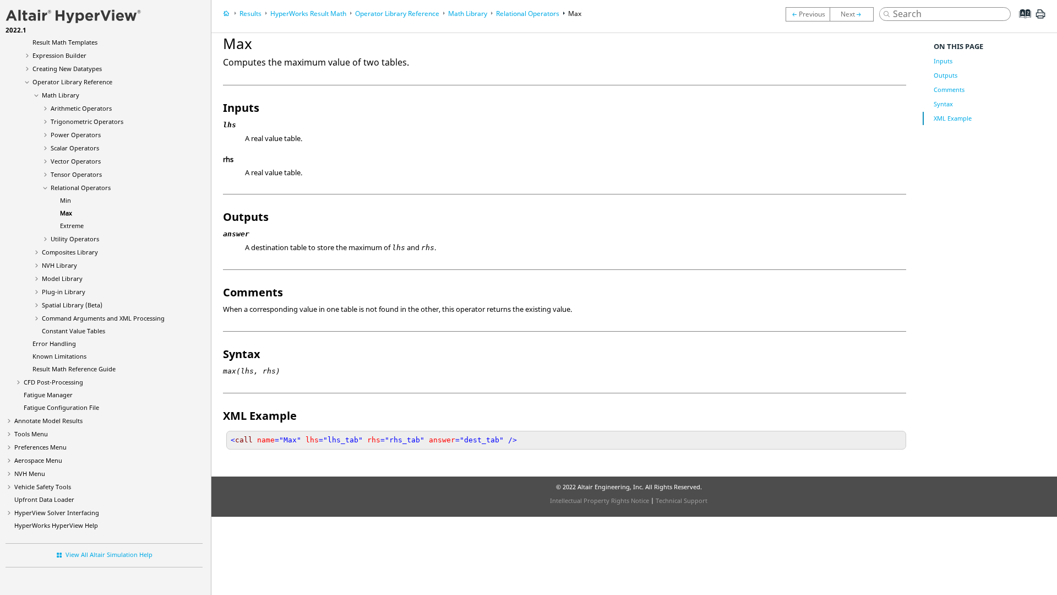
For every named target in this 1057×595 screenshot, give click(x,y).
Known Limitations (59, 356)
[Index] (1021, 22)
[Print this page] (1040, 18)
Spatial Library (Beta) (72, 305)
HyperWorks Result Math (308, 13)
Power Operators (76, 135)
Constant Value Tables (73, 331)
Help (56, 525)
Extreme (72, 225)
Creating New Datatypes (67, 68)
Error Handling (54, 343)
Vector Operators (76, 161)
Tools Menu (31, 434)
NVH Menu (29, 473)
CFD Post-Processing (53, 382)
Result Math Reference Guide (74, 369)
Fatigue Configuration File (61, 407)
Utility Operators (75, 239)
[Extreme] (854, 14)
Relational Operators (81, 187)
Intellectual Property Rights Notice (599, 500)
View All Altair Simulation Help (109, 554)
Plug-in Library (63, 292)
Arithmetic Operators (81, 108)
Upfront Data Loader (44, 499)
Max (66, 213)
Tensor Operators (76, 174)
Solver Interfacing (56, 513)
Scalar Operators (75, 148)
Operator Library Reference (72, 82)
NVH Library (59, 265)
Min (65, 200)
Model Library (62, 278)
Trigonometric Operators (87, 121)
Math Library (60, 95)
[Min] (808, 14)
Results (250, 13)
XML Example (953, 118)
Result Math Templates (64, 42)
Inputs (943, 61)
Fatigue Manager (48, 395)
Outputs (945, 75)
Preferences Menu (40, 447)
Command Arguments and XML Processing (103, 318)
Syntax (943, 104)
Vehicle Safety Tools (42, 487)
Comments (949, 89)
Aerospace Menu (38, 460)
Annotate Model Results (48, 420)
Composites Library (70, 252)
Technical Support (681, 500)
